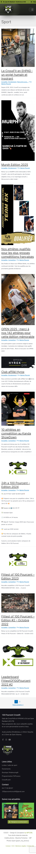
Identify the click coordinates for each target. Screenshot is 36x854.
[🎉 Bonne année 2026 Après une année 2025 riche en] (26, 811)
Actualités (4, 82)
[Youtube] (10, 740)
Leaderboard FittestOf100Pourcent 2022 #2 (16, 680)
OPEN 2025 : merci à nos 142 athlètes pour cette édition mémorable (17, 332)
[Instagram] (6, 740)
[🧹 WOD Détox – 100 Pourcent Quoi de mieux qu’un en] (10, 811)
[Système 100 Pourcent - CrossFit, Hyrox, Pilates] (8, 9)
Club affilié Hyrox (12, 372)
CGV (13, 846)
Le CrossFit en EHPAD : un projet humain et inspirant (17, 74)
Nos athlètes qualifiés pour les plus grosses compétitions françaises (17, 252)
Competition (12, 260)
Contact (8, 846)
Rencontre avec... (22, 82)
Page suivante (18, 705)
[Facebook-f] (3, 740)
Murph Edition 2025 (14, 164)
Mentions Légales (20, 846)
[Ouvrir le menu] (31, 9)
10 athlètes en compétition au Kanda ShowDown (16, 433)
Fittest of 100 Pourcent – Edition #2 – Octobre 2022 (18, 620)
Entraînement (12, 82)
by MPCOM (28, 833)
